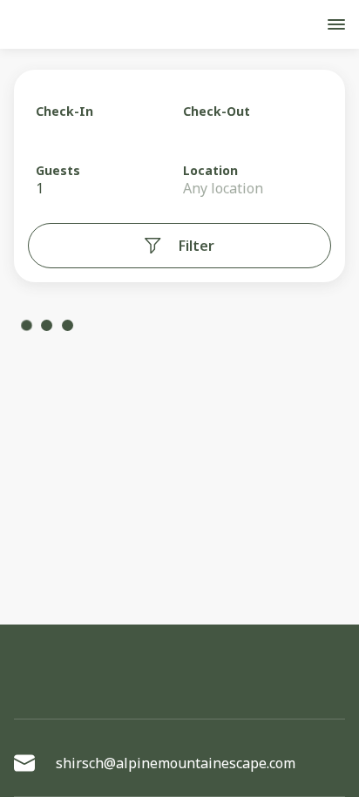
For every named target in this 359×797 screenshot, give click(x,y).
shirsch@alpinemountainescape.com (175, 763)
